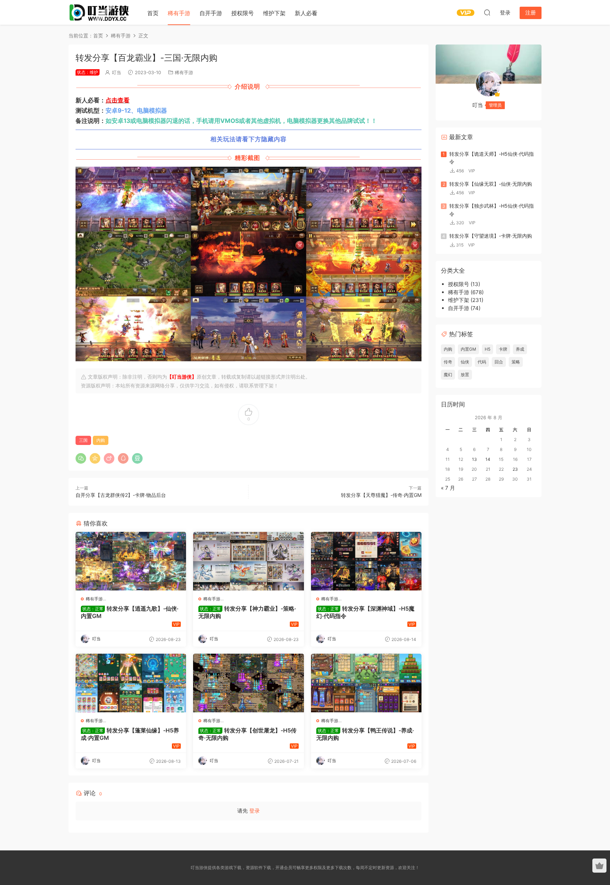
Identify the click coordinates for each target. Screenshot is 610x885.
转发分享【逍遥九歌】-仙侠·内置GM (130, 612)
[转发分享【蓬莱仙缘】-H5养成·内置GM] (131, 683)
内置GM (468, 349)
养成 (520, 349)
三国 (83, 440)
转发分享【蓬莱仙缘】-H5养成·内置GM (130, 734)
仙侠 (465, 361)
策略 (516, 361)
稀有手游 (179, 13)
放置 (465, 374)
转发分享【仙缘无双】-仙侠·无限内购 (490, 184)
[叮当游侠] (100, 12)
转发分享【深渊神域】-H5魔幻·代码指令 (365, 612)
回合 (499, 361)
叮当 (116, 72)
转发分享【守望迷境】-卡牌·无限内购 (490, 236)
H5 (487, 349)
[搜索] (487, 12)
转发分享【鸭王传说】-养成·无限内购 (365, 734)
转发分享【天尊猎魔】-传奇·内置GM (381, 495)
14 (487, 459)
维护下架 (274, 13)
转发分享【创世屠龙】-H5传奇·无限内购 (247, 734)
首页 (153, 13)
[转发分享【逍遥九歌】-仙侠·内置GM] (131, 561)
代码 (482, 361)
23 (515, 469)
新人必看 (306, 13)
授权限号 (242, 13)
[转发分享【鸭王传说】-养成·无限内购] (366, 683)
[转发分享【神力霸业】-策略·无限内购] (248, 561)
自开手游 (210, 13)
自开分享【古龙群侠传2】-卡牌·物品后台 (121, 495)
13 (474, 459)
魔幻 (448, 374)
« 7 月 (448, 488)
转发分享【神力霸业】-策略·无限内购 (247, 612)
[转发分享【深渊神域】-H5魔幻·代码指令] (366, 561)
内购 (100, 440)
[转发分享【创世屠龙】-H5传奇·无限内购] (248, 683)
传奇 (448, 361)
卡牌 (503, 349)
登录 (254, 810)
